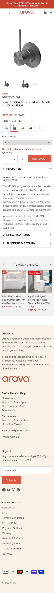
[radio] (6, 128)
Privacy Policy (10, 522)
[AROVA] (27, 12)
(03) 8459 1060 (20, 3)
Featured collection (27, 265)
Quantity (7, 152)
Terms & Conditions (13, 517)
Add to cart (40, 158)
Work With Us (10, 436)
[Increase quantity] (22, 158)
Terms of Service (11, 548)
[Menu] (3, 12)
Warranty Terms (11, 543)
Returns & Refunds (12, 538)
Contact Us (8, 507)
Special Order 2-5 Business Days (21, 148)
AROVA (13, 582)
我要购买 (7, 553)
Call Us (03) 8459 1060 (15, 430)
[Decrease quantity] (5, 158)
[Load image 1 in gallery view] (27, 51)
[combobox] (27, 142)
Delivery (7, 533)
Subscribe (11, 480)
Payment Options (12, 528)
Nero (5, 93)
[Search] (9, 12)
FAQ (4, 512)
